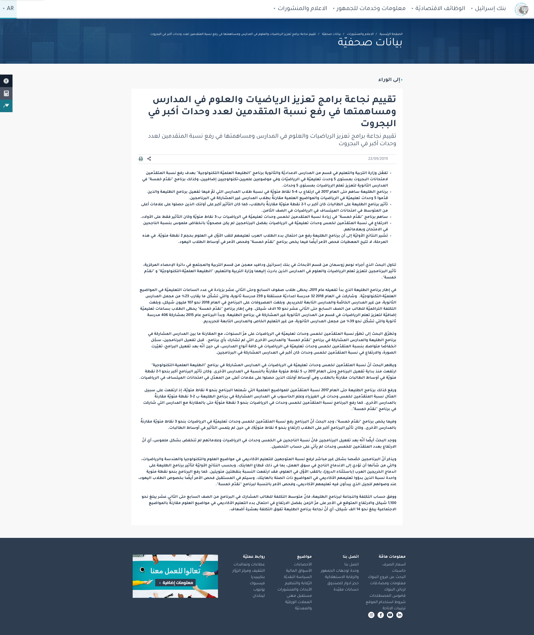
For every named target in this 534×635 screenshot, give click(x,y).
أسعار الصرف (394, 565)
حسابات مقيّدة (346, 590)
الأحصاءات (303, 565)
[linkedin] (399, 615)
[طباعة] (141, 159)
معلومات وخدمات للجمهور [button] (370, 9)
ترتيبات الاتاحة (394, 609)
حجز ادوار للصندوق (343, 584)
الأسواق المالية (299, 571)
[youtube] (390, 615)
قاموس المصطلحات (387, 596)
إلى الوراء (389, 80)
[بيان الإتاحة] (6, 81)
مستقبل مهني (299, 596)
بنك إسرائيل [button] (490, 9)
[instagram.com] (371, 615)
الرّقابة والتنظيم (298, 584)
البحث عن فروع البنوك (387, 577)
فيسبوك (257, 584)
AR (9, 9)
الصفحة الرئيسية (391, 34)
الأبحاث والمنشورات (294, 590)
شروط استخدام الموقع (386, 602)
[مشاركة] (149, 159)
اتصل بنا (351, 565)
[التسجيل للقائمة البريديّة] (6, 106)
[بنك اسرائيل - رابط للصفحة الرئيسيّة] (521, 9)
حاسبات (399, 571)
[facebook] (381, 615)
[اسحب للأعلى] (522, 623)
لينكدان (259, 596)
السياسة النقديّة (298, 577)
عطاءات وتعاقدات (249, 565)
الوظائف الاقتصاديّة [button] (439, 9)
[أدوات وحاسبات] (6, 93)
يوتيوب (259, 590)
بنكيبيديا (258, 577)
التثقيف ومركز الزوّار (248, 571)
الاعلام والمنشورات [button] (301, 9)
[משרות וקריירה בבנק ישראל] (173, 576)
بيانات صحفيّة (331, 34)
